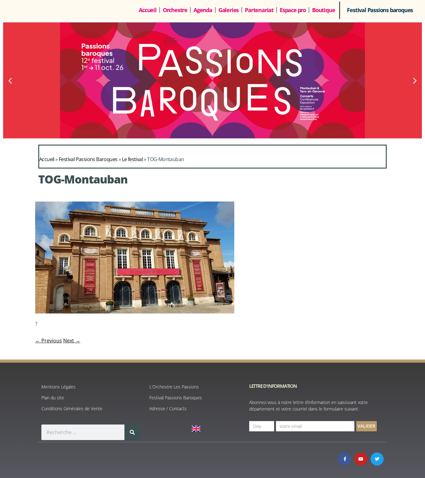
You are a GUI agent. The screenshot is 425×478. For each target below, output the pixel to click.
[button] (10, 80)
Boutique (323, 10)
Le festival (132, 159)
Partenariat (259, 10)
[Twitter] (377, 459)
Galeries (228, 10)
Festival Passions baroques (380, 10)
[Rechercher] (132, 432)
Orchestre (175, 10)
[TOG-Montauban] (134, 311)
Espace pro (293, 10)
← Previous (48, 340)
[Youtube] (360, 459)
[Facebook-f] (344, 459)
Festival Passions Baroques (88, 159)
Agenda (203, 10)
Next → (71, 340)
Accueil (147, 10)
